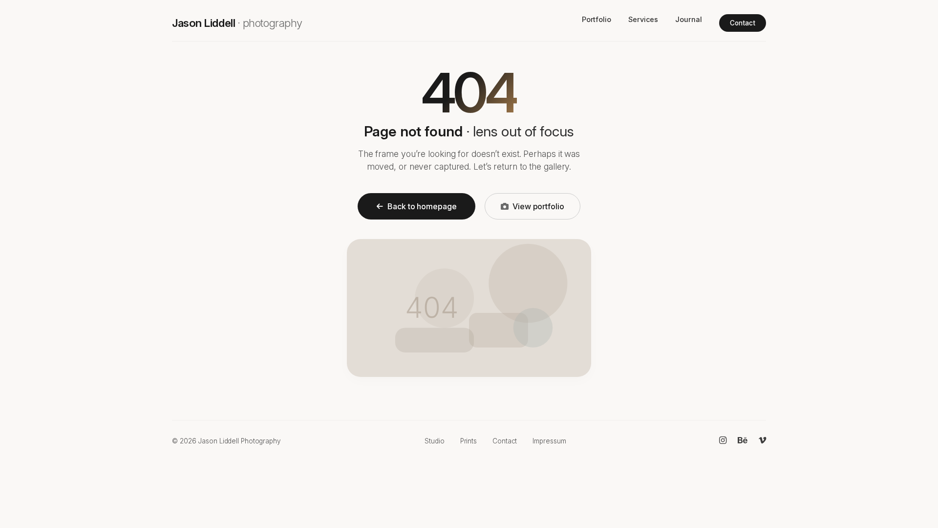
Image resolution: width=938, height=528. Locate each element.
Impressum (549, 441)
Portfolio (596, 19)
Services (643, 19)
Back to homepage (421, 206)
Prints (468, 441)
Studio (434, 441)
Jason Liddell (237, 22)
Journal (688, 19)
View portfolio (538, 206)
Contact (742, 23)
